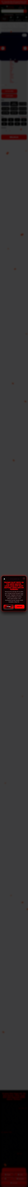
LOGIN (8, 606)
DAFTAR (19, 606)
